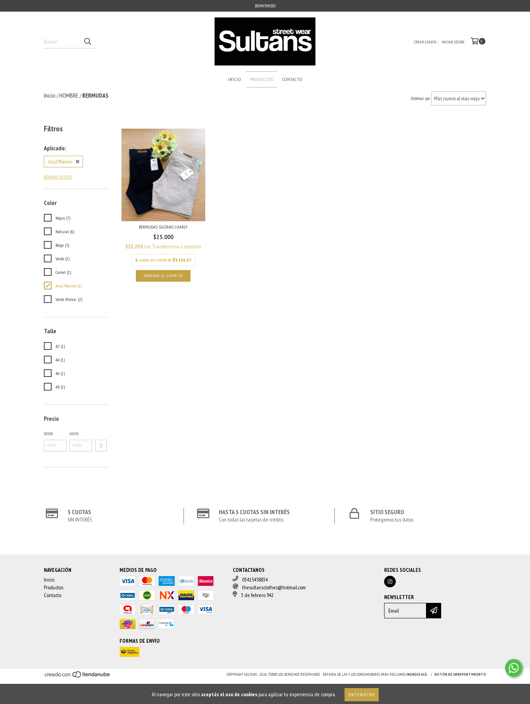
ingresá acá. (417, 674)
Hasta (74, 433)
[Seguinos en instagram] (390, 581)
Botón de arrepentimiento (460, 674)
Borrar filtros (58, 177)
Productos (261, 79)
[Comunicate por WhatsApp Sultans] (513, 668)
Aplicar (101, 445)
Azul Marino (60, 161)
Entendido (361, 694)
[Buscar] (87, 41)
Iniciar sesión (453, 42)
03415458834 (255, 579)
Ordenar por (420, 98)
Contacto (292, 79)
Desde (48, 433)
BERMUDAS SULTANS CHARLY (163, 227)
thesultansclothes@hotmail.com (274, 587)
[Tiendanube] (78, 676)
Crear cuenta (425, 42)
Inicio (234, 79)
